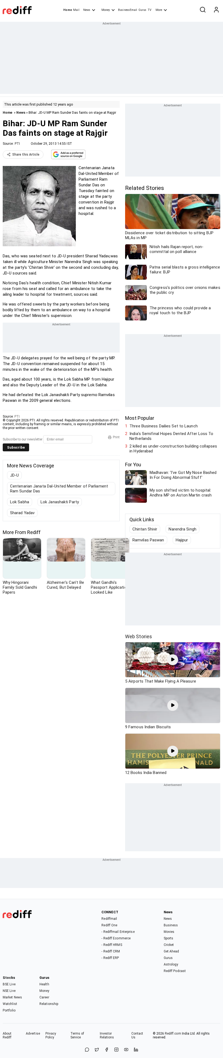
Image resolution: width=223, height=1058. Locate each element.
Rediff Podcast (175, 971)
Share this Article (25, 154)
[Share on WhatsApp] (87, 1050)
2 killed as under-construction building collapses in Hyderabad (173, 449)
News (86, 10)
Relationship (48, 1004)
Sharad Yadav (22, 512)
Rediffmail (109, 919)
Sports (169, 938)
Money (105, 10)
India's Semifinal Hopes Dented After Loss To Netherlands (171, 436)
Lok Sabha (19, 501)
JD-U (14, 475)
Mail (76, 10)
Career (44, 997)
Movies (169, 932)
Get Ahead (171, 951)
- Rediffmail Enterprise (117, 932)
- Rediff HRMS (111, 945)
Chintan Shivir (144, 529)
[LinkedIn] (136, 1050)
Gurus (142, 10)
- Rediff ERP (110, 958)
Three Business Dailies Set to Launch (163, 426)
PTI (17, 144)
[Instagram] (116, 1050)
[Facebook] (106, 1050)
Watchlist (10, 1004)
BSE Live (9, 984)
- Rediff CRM (110, 951)
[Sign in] (216, 10)
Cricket (169, 945)
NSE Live (9, 991)
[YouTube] (126, 1050)
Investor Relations (107, 1035)
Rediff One (109, 925)
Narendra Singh (182, 529)
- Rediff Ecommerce (116, 938)
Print (116, 437)
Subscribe (16, 447)
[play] (172, 659)
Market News (12, 997)
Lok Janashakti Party (60, 501)
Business (171, 925)
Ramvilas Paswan (148, 540)
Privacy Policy (50, 1035)
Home (67, 10)
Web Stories (138, 636)
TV (149, 10)
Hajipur (182, 540)
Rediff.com (173, 1033)
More (159, 10)
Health (44, 984)
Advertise (33, 1033)
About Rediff (7, 1035)
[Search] (203, 10)
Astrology (171, 964)
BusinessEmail (127, 10)
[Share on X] (97, 1050)
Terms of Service (77, 1035)
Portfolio (9, 1010)
